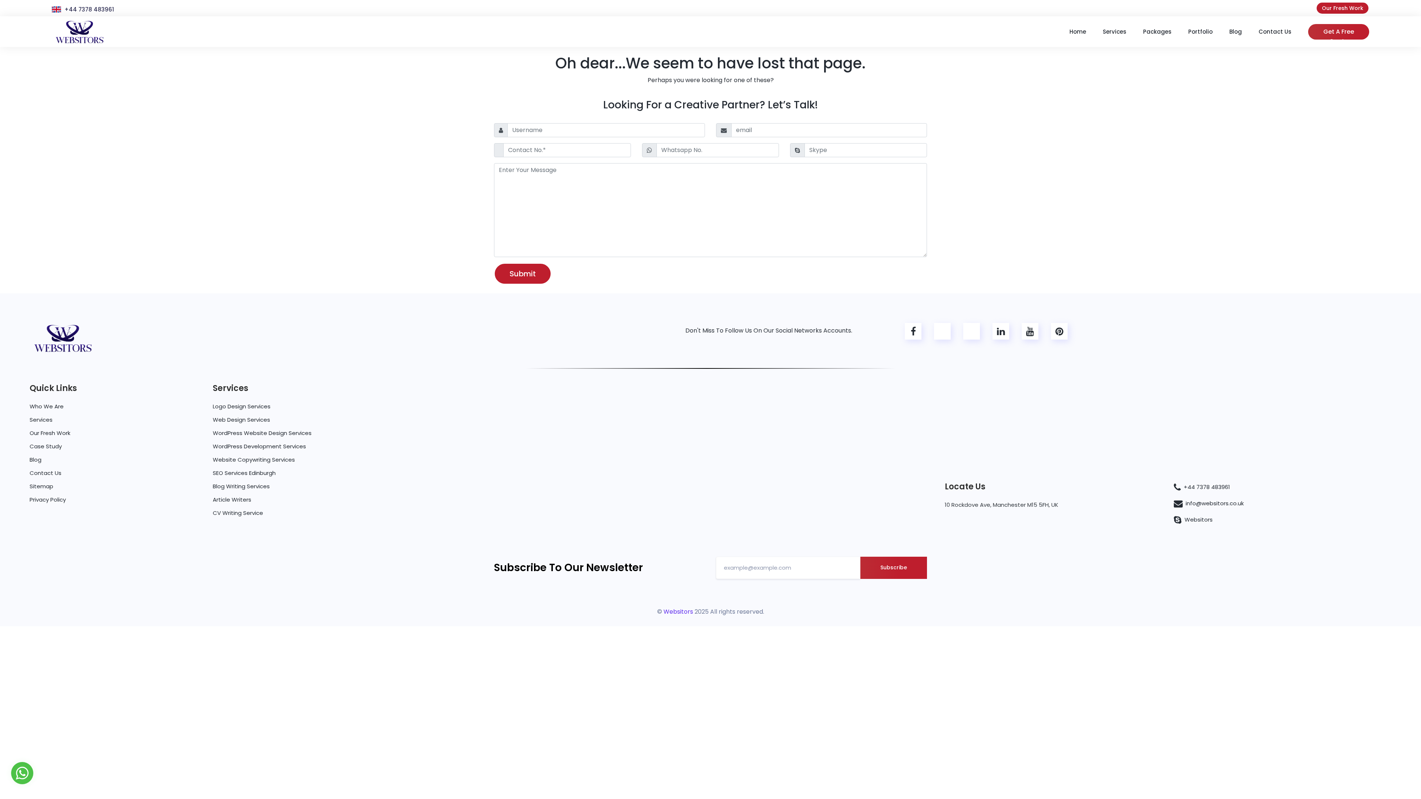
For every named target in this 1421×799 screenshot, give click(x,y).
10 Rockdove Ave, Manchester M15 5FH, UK (1001, 505)
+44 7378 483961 (89, 9)
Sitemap (41, 486)
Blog (35, 459)
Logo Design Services (242, 406)
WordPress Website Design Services (262, 433)
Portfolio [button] (1200, 32)
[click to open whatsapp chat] (22, 772)
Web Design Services (241, 420)
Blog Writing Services (241, 486)
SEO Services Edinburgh (244, 473)
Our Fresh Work (1342, 8)
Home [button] (1077, 32)
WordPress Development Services (259, 446)
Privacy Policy (48, 499)
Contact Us (45, 473)
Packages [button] (1157, 32)
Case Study (46, 446)
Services (41, 420)
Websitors (1199, 519)
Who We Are (47, 406)
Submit (523, 274)
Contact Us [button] (1275, 32)
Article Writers (232, 499)
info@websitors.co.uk (1215, 503)
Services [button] (1114, 32)
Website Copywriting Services (254, 459)
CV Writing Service (238, 513)
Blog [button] (1235, 32)
